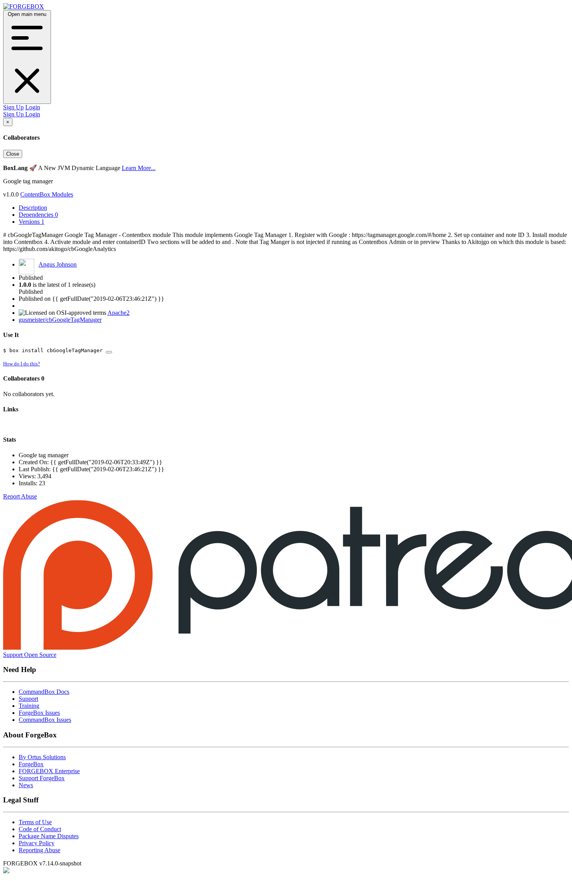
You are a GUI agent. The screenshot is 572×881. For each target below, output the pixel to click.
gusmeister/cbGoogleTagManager (60, 319)
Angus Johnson (58, 264)
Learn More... (139, 168)
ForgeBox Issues (39, 712)
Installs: (29, 483)
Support (28, 698)
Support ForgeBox (42, 778)
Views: (28, 476)
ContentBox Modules (46, 194)
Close (12, 154)
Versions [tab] (31, 221)
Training (29, 705)
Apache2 (118, 312)
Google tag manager (43, 455)
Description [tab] (33, 207)
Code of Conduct (40, 829)
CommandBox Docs (44, 691)
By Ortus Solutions (42, 757)
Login (32, 107)
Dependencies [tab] (38, 214)
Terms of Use (35, 822)
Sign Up (13, 107)
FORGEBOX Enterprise (49, 771)
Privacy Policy (36, 843)
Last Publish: (35, 469)
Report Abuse (20, 496)
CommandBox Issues (45, 719)
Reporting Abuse (39, 850)
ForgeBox (31, 764)
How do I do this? (21, 364)
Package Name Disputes (49, 836)
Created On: (34, 462)
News (26, 785)
